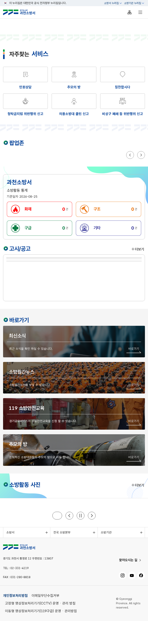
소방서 (10, 532)
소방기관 (106, 532)
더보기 (139, 249)
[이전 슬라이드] (69, 515)
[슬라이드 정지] (80, 515)
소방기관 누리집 (132, 3)
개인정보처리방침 (15, 595)
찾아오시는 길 (128, 560)
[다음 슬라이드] (92, 515)
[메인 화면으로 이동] (22, 12)
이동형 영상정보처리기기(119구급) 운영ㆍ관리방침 (41, 611)
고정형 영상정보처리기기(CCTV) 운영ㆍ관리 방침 (40, 603)
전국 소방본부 (62, 532)
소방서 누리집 (111, 3)
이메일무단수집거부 (45, 595)
